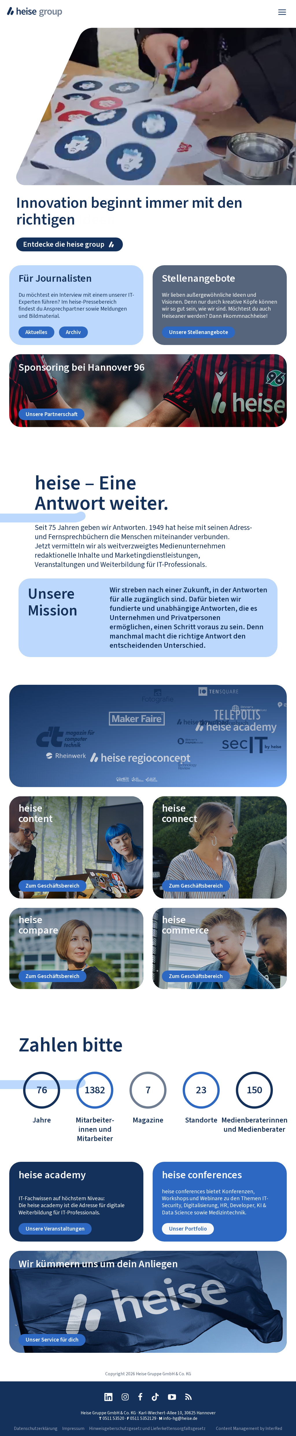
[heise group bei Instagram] (125, 1397)
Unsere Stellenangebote (198, 332)
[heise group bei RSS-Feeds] (188, 1397)
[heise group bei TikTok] (155, 1397)
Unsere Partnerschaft (51, 414)
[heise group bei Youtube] (172, 1397)
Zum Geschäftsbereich (52, 886)
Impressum (73, 1428)
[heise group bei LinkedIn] (108, 1397)
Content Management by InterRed (249, 1428)
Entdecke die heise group (63, 244)
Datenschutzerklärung (36, 1428)
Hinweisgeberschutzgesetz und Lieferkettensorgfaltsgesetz (147, 1428)
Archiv (73, 332)
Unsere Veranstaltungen (55, 1229)
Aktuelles (36, 332)
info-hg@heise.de (180, 1418)
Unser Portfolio (188, 1229)
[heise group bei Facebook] (140, 1397)
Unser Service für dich (52, 1340)
